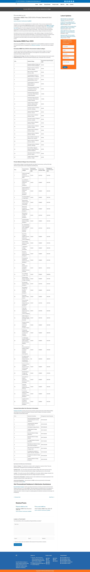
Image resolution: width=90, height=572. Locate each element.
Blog (67, 4)
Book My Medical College (19, 486)
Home (36, 4)
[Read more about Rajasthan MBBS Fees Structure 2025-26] (21, 506)
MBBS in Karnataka (50, 25)
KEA (24, 481)
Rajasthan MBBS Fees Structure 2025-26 (23, 509)
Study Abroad (47, 4)
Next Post (51, 497)
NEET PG (62, 4)
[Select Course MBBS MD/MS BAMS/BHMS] (68, 57)
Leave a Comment (17, 21)
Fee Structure (24, 21)
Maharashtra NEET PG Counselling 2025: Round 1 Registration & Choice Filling (68, 36)
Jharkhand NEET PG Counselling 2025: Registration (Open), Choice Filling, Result (68, 27)
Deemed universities (18, 410)
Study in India (55, 4)
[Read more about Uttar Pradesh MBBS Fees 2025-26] (40, 506)
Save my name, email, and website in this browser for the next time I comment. (30, 541)
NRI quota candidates (36, 45)
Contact (71, 4)
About (40, 4)
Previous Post (17, 497)
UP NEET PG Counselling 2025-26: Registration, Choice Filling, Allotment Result (68, 23)
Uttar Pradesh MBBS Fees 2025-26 (43, 508)
